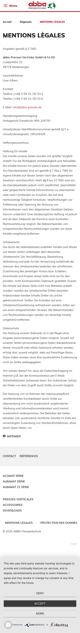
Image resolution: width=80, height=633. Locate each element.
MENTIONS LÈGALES (19, 523)
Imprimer (13, 436)
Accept (40, 603)
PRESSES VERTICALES (18, 499)
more (40, 613)
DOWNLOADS (12, 510)
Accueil (7, 21)
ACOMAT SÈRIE (13, 476)
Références (29, 456)
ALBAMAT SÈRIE (14, 481)
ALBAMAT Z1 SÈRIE (16, 487)
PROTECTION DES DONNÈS (58, 523)
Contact (9, 456)
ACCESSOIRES (13, 505)
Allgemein (26, 21)
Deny (40, 593)
